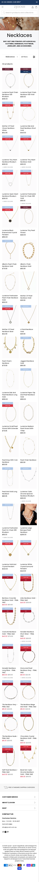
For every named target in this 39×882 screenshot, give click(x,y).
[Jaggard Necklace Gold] (28, 347)
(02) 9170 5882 (7, 824)
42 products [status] (7, 64)
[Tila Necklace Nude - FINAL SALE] (10, 722)
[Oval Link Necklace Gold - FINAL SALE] (10, 618)
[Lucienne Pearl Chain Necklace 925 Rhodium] (10, 78)
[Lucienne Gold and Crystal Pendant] (10, 551)
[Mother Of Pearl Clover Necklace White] (10, 112)
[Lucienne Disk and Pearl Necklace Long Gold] (10, 379)
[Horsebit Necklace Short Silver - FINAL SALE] (28, 618)
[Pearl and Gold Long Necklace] (10, 478)
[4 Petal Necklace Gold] (28, 316)
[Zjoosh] (19, 7)
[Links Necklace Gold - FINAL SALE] (28, 584)
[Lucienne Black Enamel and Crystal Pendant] (10, 217)
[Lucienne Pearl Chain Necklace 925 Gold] (28, 78)
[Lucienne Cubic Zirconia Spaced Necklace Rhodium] (28, 478)
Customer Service (10, 797)
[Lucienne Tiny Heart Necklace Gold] (28, 146)
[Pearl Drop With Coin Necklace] (10, 446)
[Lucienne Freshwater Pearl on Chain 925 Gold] (28, 180)
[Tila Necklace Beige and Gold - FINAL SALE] (28, 691)
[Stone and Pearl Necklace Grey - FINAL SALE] (28, 654)
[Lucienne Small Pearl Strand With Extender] (10, 413)
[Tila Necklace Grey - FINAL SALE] (10, 691)
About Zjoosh (8, 802)
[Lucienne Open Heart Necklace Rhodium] (10, 180)
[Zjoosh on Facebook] (3, 832)
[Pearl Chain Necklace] (28, 446)
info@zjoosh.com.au (9, 827)
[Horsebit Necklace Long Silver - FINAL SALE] (10, 654)
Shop (4, 808)
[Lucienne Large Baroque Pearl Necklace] (28, 514)
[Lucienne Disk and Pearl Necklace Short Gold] (28, 112)
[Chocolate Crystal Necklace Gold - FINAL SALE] (28, 722)
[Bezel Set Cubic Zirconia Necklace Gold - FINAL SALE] (28, 756)
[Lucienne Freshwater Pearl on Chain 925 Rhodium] (10, 514)
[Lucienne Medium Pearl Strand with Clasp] (28, 413)
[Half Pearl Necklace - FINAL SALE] (10, 756)
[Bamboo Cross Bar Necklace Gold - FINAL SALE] (10, 584)
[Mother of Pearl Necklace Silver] (10, 316)
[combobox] (19, 13)
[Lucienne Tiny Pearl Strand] (28, 217)
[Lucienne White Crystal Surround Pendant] (28, 551)
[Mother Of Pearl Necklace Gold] (28, 282)
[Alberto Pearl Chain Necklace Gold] (10, 250)
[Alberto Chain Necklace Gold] (28, 250)
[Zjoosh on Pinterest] (8, 832)
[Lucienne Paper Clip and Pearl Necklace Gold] (28, 379)
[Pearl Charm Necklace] (10, 347)
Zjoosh (9, 846)
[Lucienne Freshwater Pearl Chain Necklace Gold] (10, 282)
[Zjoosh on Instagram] (5, 832)
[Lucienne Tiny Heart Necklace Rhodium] (10, 146)
